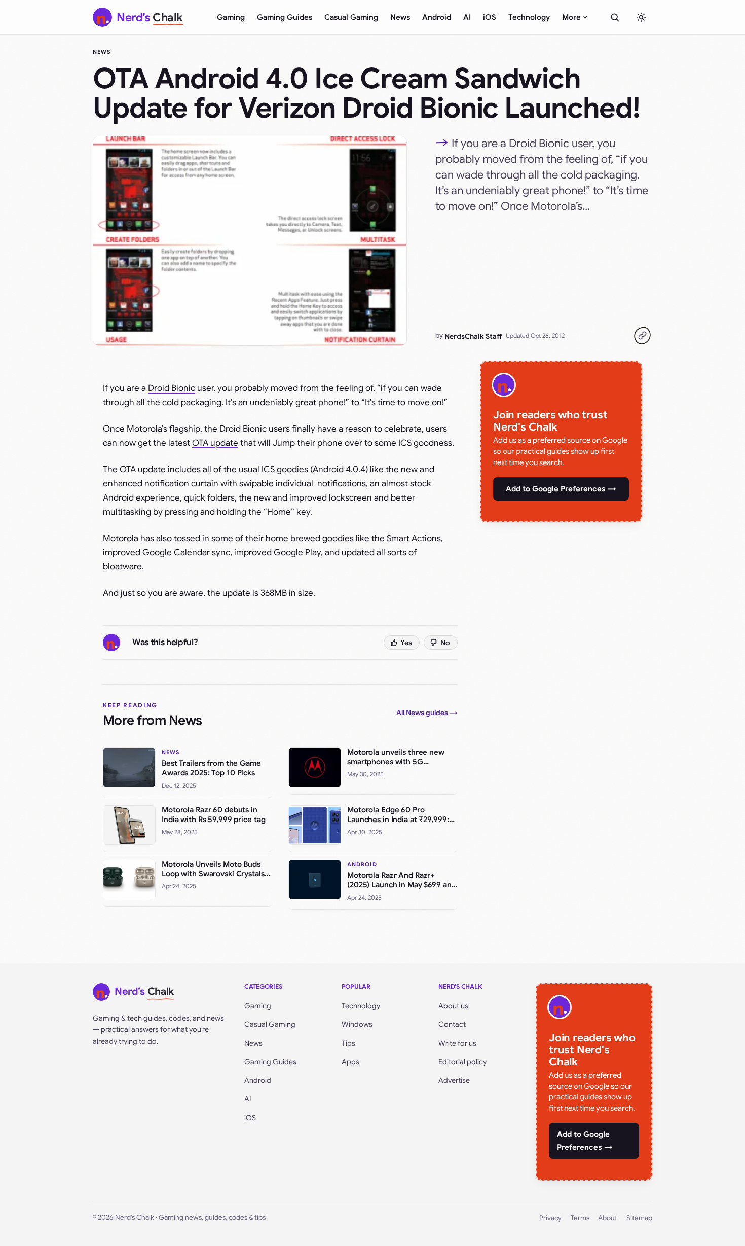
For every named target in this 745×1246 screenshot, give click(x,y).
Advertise (454, 1080)
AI (467, 17)
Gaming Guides (284, 17)
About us (453, 1005)
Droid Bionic (171, 388)
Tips (348, 1043)
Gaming (231, 17)
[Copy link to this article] (642, 336)
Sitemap (639, 1218)
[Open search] (615, 17)
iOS (489, 17)
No (445, 642)
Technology (529, 17)
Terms (580, 1218)
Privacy (550, 1218)
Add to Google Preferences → (561, 488)
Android (436, 17)
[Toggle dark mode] (641, 17)
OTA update (215, 443)
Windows (357, 1024)
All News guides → (427, 712)
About (607, 1218)
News (400, 17)
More (571, 17)
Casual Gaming (351, 17)
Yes (406, 642)
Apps (350, 1061)
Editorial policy (462, 1061)
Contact (452, 1024)
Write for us (457, 1043)
